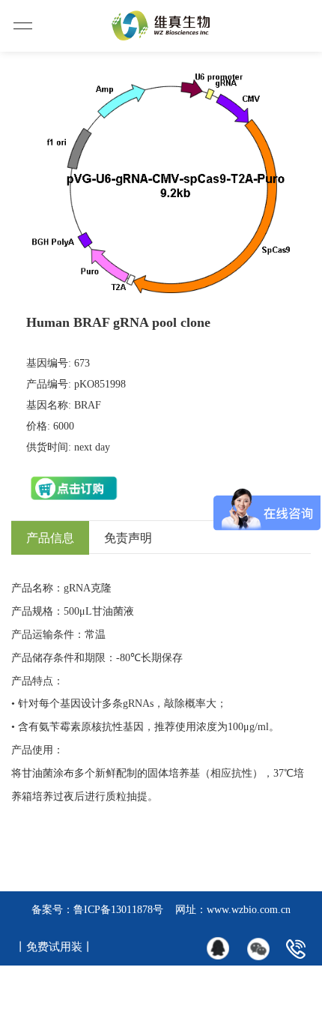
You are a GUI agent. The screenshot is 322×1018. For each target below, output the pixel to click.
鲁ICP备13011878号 (118, 909)
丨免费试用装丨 (54, 947)
